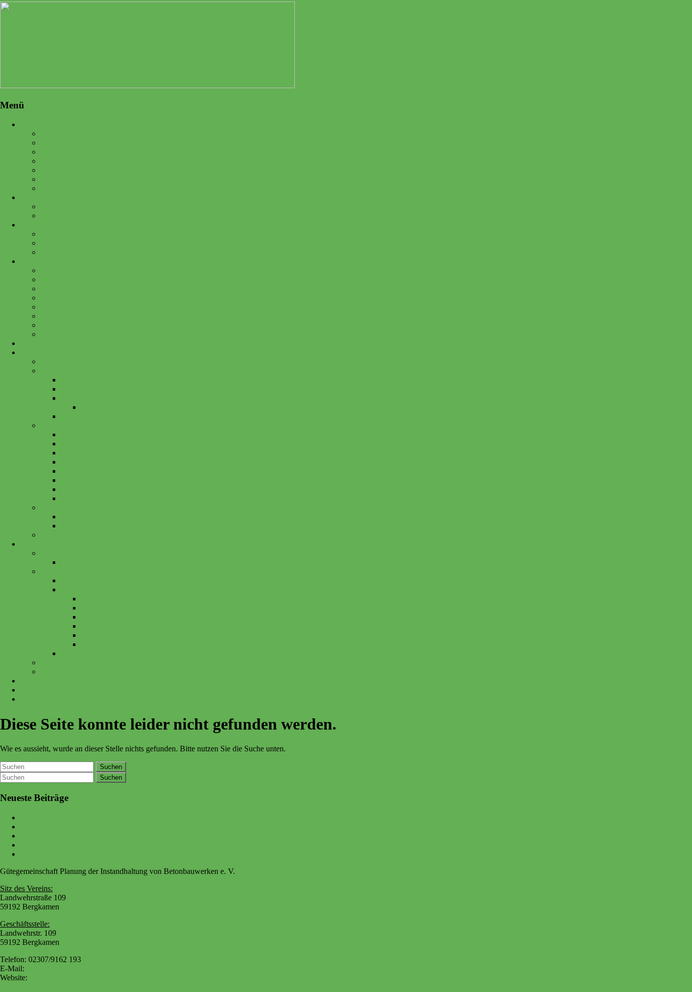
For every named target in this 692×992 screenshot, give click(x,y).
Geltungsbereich (67, 151)
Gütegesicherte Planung (79, 142)
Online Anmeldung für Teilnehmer (116, 398)
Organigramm (63, 252)
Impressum (37, 689)
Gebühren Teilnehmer (96, 379)
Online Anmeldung (111, 407)
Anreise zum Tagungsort (100, 416)
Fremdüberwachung (73, 170)
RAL (28, 197)
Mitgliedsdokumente (73, 325)
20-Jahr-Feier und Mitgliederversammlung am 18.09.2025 (112, 854)
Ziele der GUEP (67, 133)
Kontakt (53, 553)
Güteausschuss (64, 243)
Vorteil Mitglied (66, 179)
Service (32, 544)
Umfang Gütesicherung (78, 161)
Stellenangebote (66, 671)
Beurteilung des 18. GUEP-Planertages (143, 598)
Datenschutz (40, 680)
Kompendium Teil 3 (113, 626)
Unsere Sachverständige (79, 316)
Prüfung (74, 480)
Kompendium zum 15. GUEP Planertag (144, 607)
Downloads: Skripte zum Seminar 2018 (124, 580)
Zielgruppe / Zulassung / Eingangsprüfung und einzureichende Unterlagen (179, 471)
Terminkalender (66, 361)
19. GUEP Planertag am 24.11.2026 (98, 370)
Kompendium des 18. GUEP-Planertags (84, 835)
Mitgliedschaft (43, 261)
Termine (74, 516)
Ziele (28, 124)
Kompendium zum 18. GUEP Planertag (124, 589)
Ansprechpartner (87, 562)
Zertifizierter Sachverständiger (89, 507)
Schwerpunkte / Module (99, 434)
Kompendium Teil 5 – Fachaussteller (140, 644)
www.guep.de (51, 977)
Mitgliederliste (63, 288)
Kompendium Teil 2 (113, 617)
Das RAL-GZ (63, 206)
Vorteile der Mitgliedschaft (83, 270)
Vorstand (55, 234)
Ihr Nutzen (78, 452)
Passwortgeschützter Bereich (86, 571)
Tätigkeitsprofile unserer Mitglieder (97, 279)
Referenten (78, 461)
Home (30, 699)
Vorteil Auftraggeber (73, 188)
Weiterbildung (42, 343)
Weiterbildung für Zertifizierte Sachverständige (135, 525)
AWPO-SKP (81, 489)
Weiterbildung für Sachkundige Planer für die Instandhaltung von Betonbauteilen (190, 498)
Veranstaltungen (45, 352)
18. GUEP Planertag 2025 (62, 845)
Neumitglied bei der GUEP (63, 826)
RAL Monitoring (68, 215)
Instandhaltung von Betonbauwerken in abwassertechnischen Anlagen (152, 534)
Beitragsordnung (67, 334)
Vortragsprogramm (91, 389)
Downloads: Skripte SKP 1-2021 (113, 653)
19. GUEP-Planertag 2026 (62, 817)
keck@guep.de (50, 968)
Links (50, 662)
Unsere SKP (61, 306)
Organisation (40, 224)
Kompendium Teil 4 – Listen (127, 635)
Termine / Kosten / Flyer (100, 443)
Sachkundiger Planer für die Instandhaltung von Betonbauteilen (142, 425)
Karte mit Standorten (74, 297)
